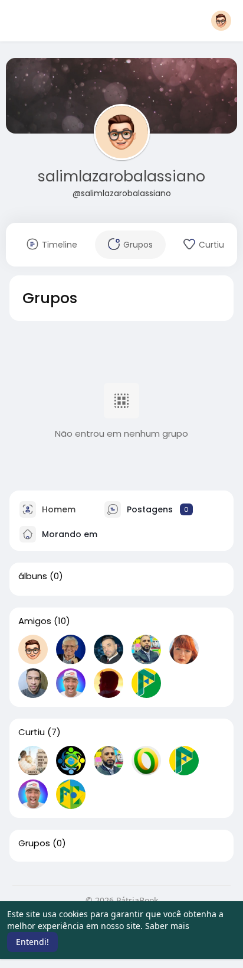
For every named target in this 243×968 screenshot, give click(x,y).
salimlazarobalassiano (121, 176)
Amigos (34, 621)
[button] (221, 20)
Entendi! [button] (32, 941)
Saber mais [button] (167, 925)
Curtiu (31, 732)
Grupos (34, 843)
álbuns (32, 576)
